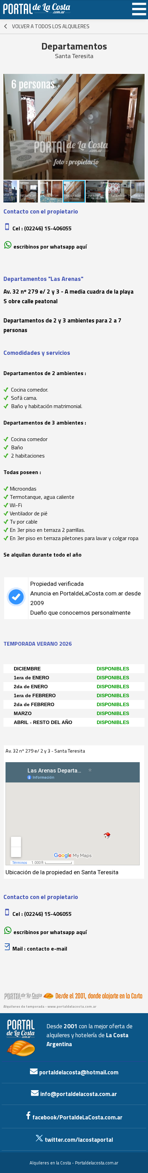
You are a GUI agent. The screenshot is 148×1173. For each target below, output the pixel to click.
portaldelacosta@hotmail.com (78, 1072)
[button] (9, 126)
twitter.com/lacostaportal (78, 1139)
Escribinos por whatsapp (44, 246)
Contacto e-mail (47, 948)
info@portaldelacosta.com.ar (78, 1093)
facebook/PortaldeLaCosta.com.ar (77, 1117)
